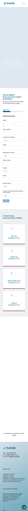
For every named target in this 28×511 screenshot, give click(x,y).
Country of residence (9, 137)
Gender (5, 168)
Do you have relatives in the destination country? (13, 191)
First (4, 126)
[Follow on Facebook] (7, 461)
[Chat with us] (24, 507)
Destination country (9, 152)
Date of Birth (7, 129)
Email (5, 145)
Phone (5, 175)
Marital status (7, 183)
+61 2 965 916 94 (11, 453)
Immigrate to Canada (8, 477)
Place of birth (7, 160)
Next (6, 201)
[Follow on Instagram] (4, 461)
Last (16, 126)
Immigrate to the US (8, 475)
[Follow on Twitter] (10, 461)
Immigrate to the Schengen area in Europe (14, 478)
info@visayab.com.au (12, 455)
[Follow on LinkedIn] (12, 461)
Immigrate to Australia (9, 474)
